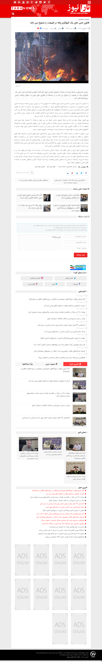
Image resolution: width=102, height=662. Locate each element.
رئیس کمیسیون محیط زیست (67, 166)
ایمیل (59, 28)
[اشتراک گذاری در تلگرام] (77, 173)
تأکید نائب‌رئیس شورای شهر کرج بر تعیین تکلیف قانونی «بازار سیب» (30, 196)
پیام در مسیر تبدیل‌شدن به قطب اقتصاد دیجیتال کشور (51, 405)
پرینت (52, 28)
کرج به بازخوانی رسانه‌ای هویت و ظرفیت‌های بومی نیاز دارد (49, 380)
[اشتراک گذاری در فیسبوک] (85, 173)
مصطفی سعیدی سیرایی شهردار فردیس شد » (33, 180)
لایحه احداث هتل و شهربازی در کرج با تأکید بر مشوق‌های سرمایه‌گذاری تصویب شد (66, 208)
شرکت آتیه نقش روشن (73, 657)
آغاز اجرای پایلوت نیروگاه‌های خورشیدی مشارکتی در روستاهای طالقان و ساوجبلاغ (45, 370)
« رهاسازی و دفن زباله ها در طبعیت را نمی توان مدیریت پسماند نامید (70, 181)
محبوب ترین (51, 364)
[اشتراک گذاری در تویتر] (81, 173)
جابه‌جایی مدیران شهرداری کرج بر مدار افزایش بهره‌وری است (68, 196)
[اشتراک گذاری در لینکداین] (68, 173)
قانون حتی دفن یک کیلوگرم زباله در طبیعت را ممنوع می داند (59, 23)
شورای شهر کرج (40, 166)
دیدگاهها (26, 364)
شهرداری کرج (51, 166)
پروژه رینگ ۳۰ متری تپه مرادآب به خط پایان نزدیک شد (30, 206)
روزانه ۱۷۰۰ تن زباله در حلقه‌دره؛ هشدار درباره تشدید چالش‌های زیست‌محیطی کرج (48, 394)
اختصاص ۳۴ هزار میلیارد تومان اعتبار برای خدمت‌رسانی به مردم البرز (46, 417)
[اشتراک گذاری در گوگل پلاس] (72, 173)
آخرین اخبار (74, 364)
